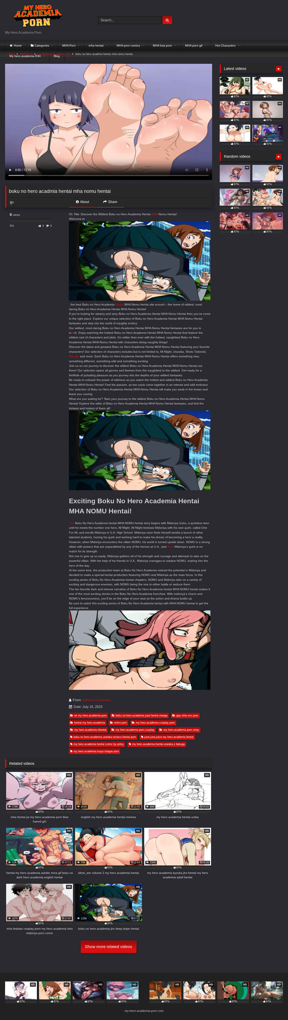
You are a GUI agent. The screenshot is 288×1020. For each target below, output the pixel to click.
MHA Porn (69, 45)
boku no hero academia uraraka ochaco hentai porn (105, 736)
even (170, 546)
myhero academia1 (96, 700)
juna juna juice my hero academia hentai (169, 736)
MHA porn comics (128, 45)
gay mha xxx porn (187, 715)
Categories (42, 45)
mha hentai (96, 45)
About (84, 202)
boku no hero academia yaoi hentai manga (141, 715)
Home (18, 45)
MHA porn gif (193, 45)
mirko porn (120, 722)
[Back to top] (275, 1007)
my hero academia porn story (181, 729)
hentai (119, 304)
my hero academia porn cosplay (135, 729)
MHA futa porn (162, 45)
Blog (57, 56)
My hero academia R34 (25, 56)
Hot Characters (225, 45)
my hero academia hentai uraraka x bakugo (158, 744)
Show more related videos (108, 946)
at (72, 332)
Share (112, 202)
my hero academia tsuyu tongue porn (96, 751)
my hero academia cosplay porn (155, 722)
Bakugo (74, 356)
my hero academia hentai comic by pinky (99, 744)
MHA (154, 214)
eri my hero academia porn (90, 715)
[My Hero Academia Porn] (36, 16)
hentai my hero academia (89, 722)
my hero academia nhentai (90, 729)
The (71, 523)
